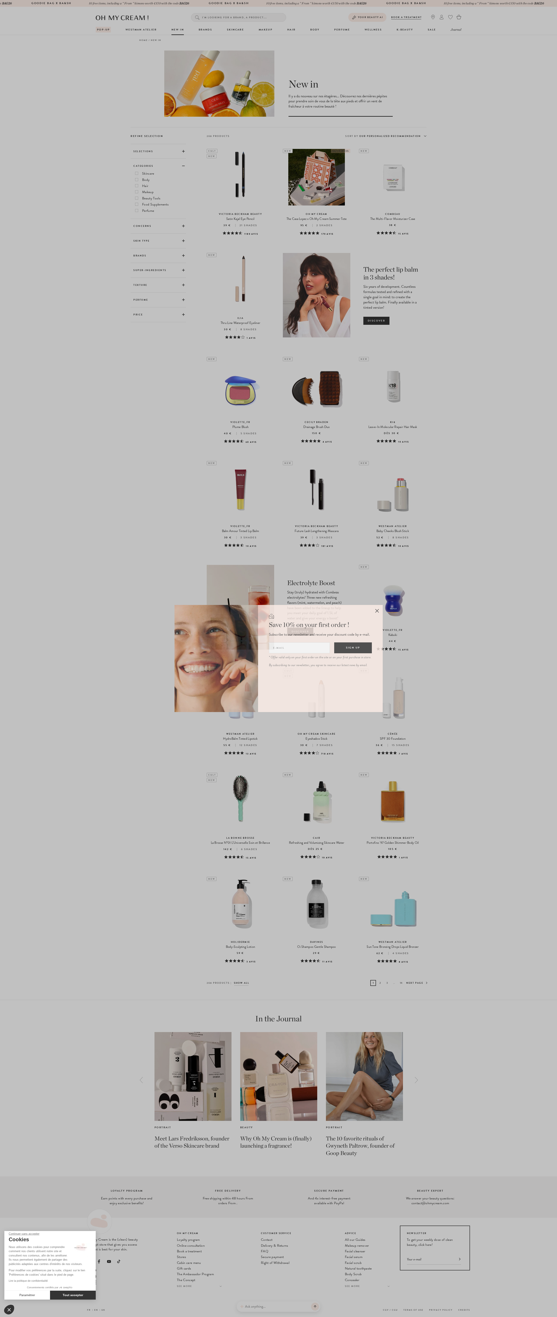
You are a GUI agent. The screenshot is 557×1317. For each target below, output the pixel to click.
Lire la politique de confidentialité (28, 1280)
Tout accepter (73, 1295)
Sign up (353, 648)
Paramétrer (27, 1295)
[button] (9, 1309)
